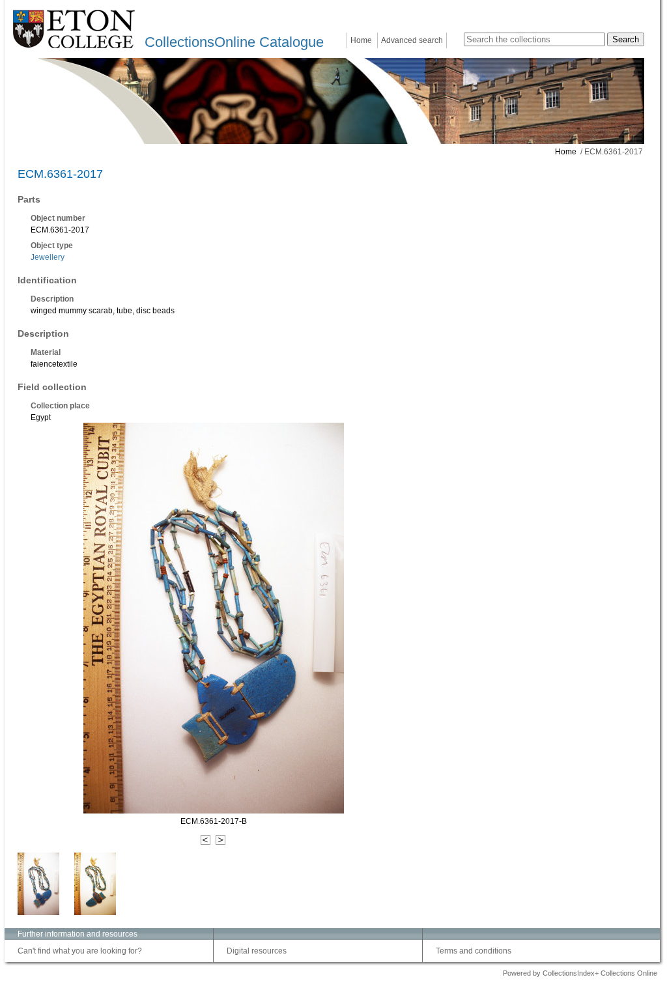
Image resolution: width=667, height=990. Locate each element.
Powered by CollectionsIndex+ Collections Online (580, 973)
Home (361, 40)
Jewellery (47, 257)
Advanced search (412, 40)
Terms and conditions (473, 950)
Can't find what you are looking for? (80, 950)
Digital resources (257, 950)
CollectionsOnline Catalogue (234, 42)
